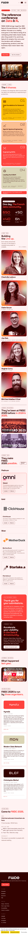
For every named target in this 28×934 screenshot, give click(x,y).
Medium (9, 759)
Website (12, 491)
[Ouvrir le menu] (25, 2)
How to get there (5, 906)
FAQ (2, 897)
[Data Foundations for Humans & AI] (14, 109)
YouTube (12, 759)
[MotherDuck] (14, 540)
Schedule (3, 891)
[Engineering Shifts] (14, 155)
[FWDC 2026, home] (5, 2)
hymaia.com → (6, 729)
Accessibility (4, 908)
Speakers (3, 893)
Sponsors (3, 895)
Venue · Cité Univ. (5, 903)
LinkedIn (6, 491)
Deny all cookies (15, 932)
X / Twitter (3, 922)
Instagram (3, 920)
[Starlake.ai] (14, 568)
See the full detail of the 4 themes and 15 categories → (12, 193)
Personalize (24, 932)
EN (21, 2)
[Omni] (9, 477)
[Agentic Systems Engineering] (14, 132)
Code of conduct (5, 910)
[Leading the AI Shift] (14, 178)
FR (18, 2)
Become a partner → (23, 463)
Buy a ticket (5, 884)
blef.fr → (6, 796)
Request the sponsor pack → (11, 647)
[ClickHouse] (14, 508)
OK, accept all (5, 932)
